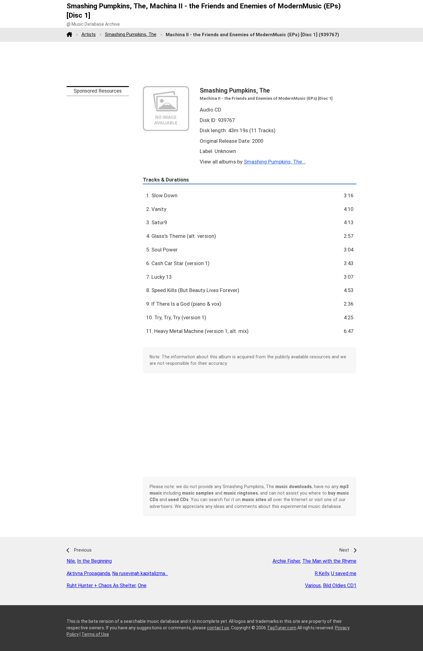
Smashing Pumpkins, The (130, 34)
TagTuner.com (281, 627)
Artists (88, 34)
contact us (218, 627)
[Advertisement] (211, 64)
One (142, 585)
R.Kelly (322, 573)
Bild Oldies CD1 (339, 585)
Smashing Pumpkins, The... (275, 162)
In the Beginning (94, 561)
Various (313, 585)
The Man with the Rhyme (329, 561)
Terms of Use (95, 634)
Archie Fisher (286, 561)
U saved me (343, 573)
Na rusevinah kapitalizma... (140, 573)
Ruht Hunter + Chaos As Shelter (101, 585)
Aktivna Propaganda (88, 573)
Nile (71, 561)
